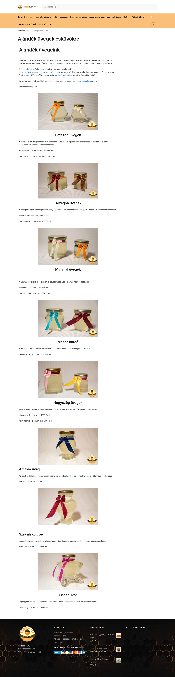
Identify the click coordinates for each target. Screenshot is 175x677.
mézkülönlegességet (63, 75)
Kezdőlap (21, 31)
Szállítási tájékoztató (63, 632)
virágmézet (50, 72)
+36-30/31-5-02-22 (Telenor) (31, 652)
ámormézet (36, 72)
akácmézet (26, 72)
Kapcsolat (58, 642)
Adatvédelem (60, 636)
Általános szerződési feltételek (68, 639)
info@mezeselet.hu (83, 81)
